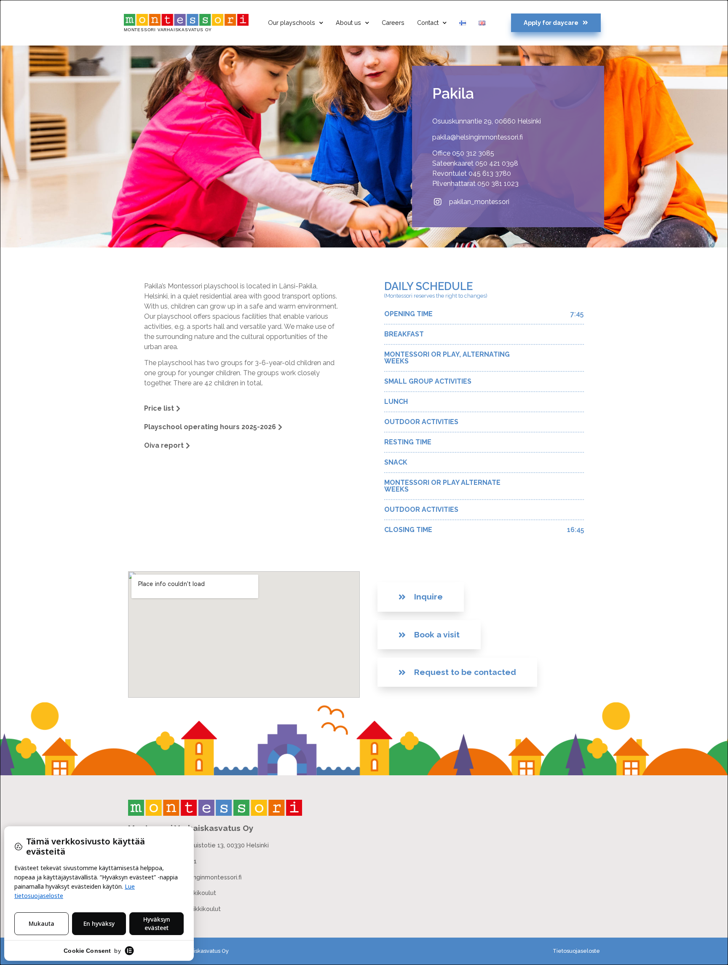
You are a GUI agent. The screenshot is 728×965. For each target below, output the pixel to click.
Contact (428, 22)
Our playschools (291, 22)
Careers (393, 22)
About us (348, 22)
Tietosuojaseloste (576, 951)
